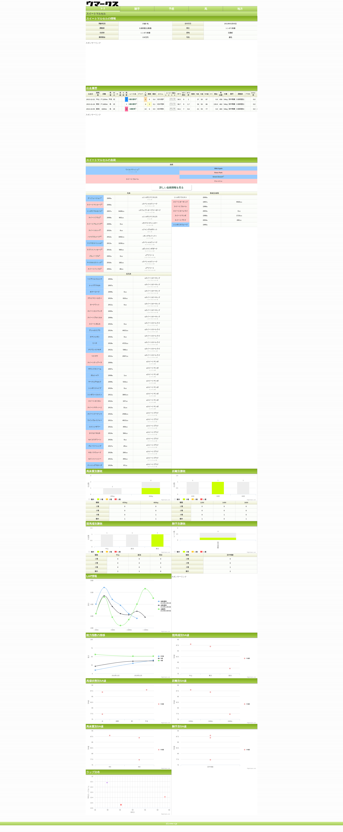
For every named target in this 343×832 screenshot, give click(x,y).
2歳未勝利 (132, 99)
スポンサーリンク (93, 43)
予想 (171, 8)
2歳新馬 (132, 109)
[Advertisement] (171, 63)
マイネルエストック (94, 262)
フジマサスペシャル (94, 243)
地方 (240, 8)
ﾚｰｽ (103, 8)
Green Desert (218, 177)
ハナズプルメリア (94, 237)
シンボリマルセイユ (94, 211)
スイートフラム (94, 217)
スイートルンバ (94, 230)
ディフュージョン (94, 198)
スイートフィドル (94, 269)
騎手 (137, 8)
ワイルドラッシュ (132, 170)
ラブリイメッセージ (94, 250)
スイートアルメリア (94, 224)
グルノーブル (94, 256)
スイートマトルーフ (94, 205)
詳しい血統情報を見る (171, 187)
